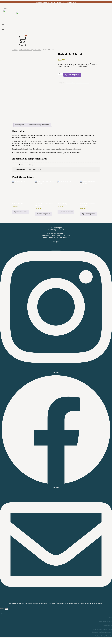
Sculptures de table (25, 50)
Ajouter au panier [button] (20, 212)
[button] (5, 8)
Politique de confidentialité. (103, 636)
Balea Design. (107, 625)
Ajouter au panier (72, 75)
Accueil (15, 50)
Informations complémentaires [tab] (38, 125)
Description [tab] (19, 125)
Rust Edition (37, 50)
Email (2, 609)
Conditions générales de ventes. (102, 632)
